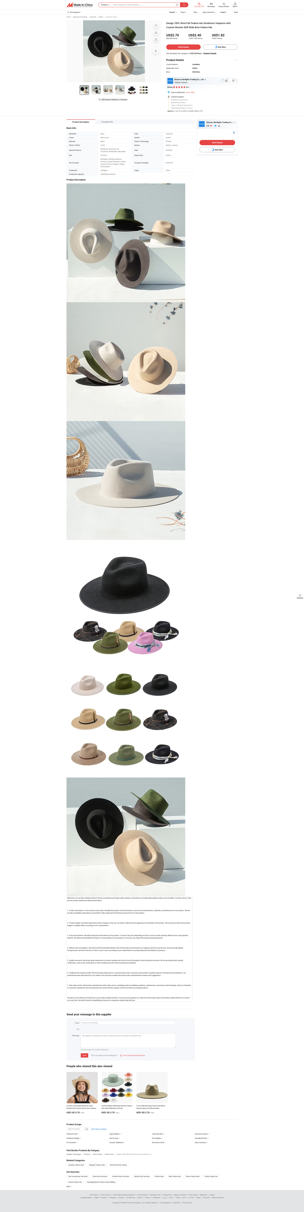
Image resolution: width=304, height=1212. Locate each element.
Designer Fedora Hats (97, 1165)
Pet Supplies (156, 1138)
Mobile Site (203, 1195)
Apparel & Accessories (80, 17)
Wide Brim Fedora (111, 17)
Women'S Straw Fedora (118, 1165)
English (96, 1197)
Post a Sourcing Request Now (132, 1055)
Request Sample (209, 53)
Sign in (235, 6)
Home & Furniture (201, 1134)
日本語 (178, 1197)
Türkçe (198, 1197)
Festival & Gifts (157, 1134)
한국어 (171, 1197)
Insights (212, 1195)
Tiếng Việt (206, 1197)
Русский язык (130, 1197)
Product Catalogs (100, 1129)
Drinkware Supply (72, 1138)
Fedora (101, 17)
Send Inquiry (183, 47)
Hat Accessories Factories (78, 1176)
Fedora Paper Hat (211, 1176)
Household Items (201, 1138)
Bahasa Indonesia (218, 1197)
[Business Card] (234, 132)
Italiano (140, 1197)
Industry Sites (167, 1195)
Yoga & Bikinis (114, 1134)
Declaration (176, 1203)
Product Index (193, 1195)
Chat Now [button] (222, 47)
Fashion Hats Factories (120, 1176)
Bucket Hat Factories (142, 1176)
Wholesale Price (155, 1195)
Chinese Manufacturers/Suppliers (123, 1195)
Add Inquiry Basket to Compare (114, 99)
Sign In (170, 111)
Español (104, 1197)
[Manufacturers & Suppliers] (79, 4)
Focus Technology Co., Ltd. (136, 1203)
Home (68, 17)
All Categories (75, 12)
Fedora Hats (159, 1176)
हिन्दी (184, 1197)
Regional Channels (180, 1195)
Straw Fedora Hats (193, 1176)
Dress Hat (93, 17)
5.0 (208, 126)
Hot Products (94, 1195)
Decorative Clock (158, 1142)
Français (121, 1197)
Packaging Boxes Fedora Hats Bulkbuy (101, 1182)
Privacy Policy (187, 1203)
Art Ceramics (71, 1142)
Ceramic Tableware (116, 1142)
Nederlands (156, 1197)
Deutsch (147, 1197)
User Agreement (165, 1203)
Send (84, 1055)
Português (112, 1197)
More (68, 1186)
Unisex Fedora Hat (75, 1182)
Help (195, 12)
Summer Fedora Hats (76, 1165)
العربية (165, 1197)
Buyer (183, 12)
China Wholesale (142, 1195)
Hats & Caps (113, 1138)
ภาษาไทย (191, 1197)
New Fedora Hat (175, 1176)
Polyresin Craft (71, 1134)
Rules (236, 12)
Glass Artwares (200, 1142)
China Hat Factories (100, 1176)
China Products (106, 1195)
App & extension (208, 12)
